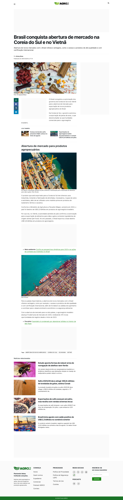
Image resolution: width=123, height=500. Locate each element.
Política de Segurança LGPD (60, 476)
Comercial (36, 482)
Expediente (37, 478)
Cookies (56, 484)
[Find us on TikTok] (74, 475)
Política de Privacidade (61, 472)
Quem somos (38, 475)
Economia (62, 352)
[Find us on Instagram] (82, 472)
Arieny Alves (19, 56)
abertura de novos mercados (36, 352)
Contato (36, 488)
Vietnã (69, 352)
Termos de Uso (58, 481)
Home (35, 472)
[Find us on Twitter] (78, 472)
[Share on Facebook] (16, 104)
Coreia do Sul (52, 352)
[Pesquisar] (108, 3)
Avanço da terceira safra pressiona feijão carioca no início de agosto (38, 133)
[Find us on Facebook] (74, 472)
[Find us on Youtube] (86, 472)
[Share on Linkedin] (16, 112)
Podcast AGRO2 (39, 485)
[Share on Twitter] (16, 108)
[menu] (14, 4)
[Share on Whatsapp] (16, 100)
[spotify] (74, 483)
